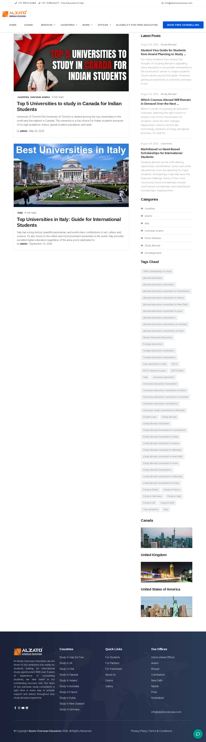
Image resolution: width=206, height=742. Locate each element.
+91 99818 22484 (27, 3)
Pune (154, 692)
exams (148, 215)
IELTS (175, 364)
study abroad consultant (156, 423)
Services (47, 25)
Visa (166, 509)
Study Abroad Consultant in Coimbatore (164, 430)
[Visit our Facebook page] (15, 708)
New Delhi (156, 680)
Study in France (172, 489)
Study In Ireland (68, 680)
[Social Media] (198, 734)
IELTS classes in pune (154, 370)
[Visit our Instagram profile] (19, 708)
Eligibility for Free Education (137, 25)
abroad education (152, 278)
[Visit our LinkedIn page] (26, 708)
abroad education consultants (159, 317)
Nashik (155, 686)
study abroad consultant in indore (161, 443)
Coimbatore (158, 674)
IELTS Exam (177, 370)
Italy (145, 377)
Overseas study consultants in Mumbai (164, 410)
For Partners (112, 663)
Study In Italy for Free (72, 657)
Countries (68, 25)
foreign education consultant (158, 350)
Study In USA (67, 668)
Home (12, 25)
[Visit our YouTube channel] (23, 708)
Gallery (109, 686)
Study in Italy (174, 496)
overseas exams (40, 97)
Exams (28, 25)
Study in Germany (152, 496)
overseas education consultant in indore (164, 390)
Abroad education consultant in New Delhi (165, 304)
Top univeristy (150, 509)
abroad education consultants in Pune (163, 330)
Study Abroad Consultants (157, 469)
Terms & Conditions (160, 731)
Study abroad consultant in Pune (160, 463)
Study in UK (149, 502)
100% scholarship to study (157, 271)
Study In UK (66, 663)
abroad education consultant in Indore (163, 297)
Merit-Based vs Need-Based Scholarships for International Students (161, 153)
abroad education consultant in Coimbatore (166, 291)
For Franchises (113, 668)
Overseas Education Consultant (160, 383)
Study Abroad (168, 44)
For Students (112, 657)
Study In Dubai (68, 697)
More (86, 25)
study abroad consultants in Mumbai (162, 476)
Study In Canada (69, 674)
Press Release (153, 238)
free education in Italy (154, 364)
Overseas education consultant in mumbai (165, 397)
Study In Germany (70, 709)
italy (20, 212)
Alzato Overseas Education (157, 337)
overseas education (163, 377)
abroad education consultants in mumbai (165, 324)
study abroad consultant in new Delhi (162, 456)
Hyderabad (157, 697)
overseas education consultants (160, 403)
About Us (110, 674)
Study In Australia (69, 686)
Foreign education (152, 344)
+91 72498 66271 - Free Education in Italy (63, 3)
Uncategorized (153, 252)
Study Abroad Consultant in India (160, 436)
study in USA (167, 502)
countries (23, 97)
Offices (103, 25)
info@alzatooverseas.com (178, 3)
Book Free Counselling (183, 25)
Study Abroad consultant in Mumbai (162, 449)
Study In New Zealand (72, 703)
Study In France (68, 692)
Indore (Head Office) (162, 657)
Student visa (149, 416)
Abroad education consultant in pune (163, 311)
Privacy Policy (139, 731)
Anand (154, 663)
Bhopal (155, 668)
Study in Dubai (150, 489)
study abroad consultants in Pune (161, 483)
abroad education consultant (158, 284)
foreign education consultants (159, 357)
